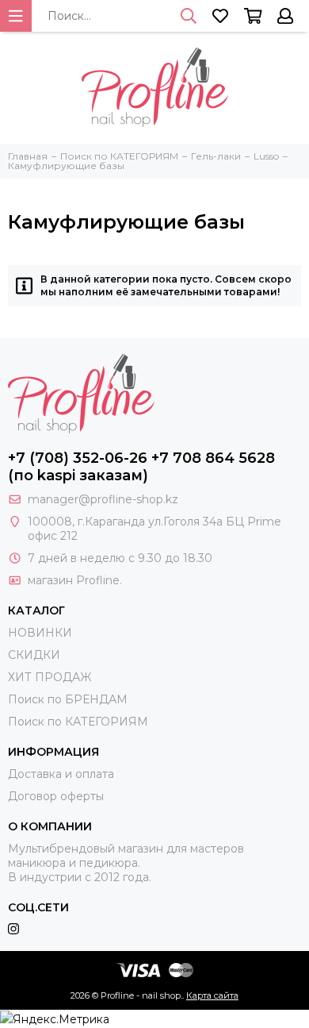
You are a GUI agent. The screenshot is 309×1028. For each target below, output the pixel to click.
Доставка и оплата (61, 774)
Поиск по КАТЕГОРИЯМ (78, 721)
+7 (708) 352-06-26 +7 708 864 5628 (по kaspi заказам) (141, 466)
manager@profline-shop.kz (103, 499)
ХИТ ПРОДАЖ (49, 677)
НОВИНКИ (40, 633)
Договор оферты (56, 796)
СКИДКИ (34, 655)
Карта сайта (212, 995)
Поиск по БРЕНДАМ (68, 699)
